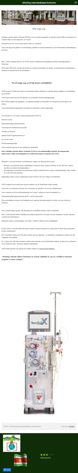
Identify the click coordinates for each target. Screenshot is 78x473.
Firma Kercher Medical (47, 249)
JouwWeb (71, 426)
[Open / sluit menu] (76, 2)
